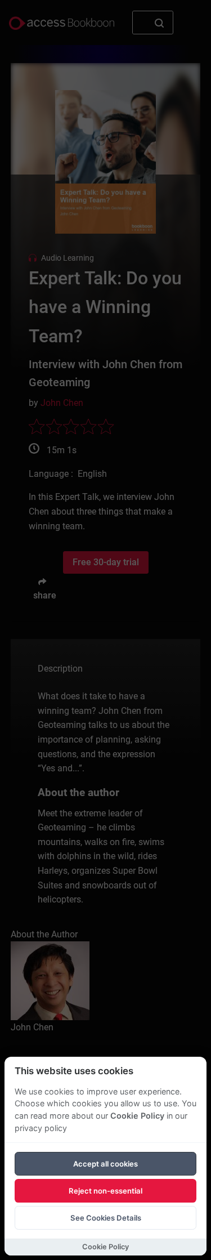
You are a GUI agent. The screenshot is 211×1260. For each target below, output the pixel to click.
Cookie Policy (137, 1115)
